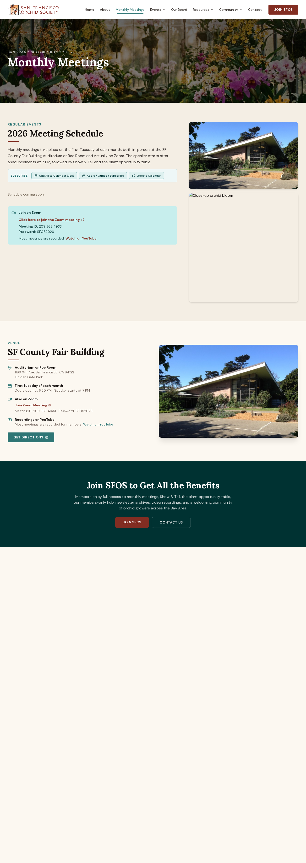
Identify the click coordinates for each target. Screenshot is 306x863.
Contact (255, 9)
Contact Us (171, 522)
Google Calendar (149, 176)
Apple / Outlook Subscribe (105, 176)
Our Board (179, 9)
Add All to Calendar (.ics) (56, 176)
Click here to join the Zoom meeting (49, 220)
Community (228, 9)
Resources (201, 9)
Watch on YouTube (81, 238)
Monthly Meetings (130, 9)
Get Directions (28, 437)
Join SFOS (283, 9)
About (105, 9)
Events (155, 9)
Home (89, 9)
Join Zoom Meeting (31, 405)
